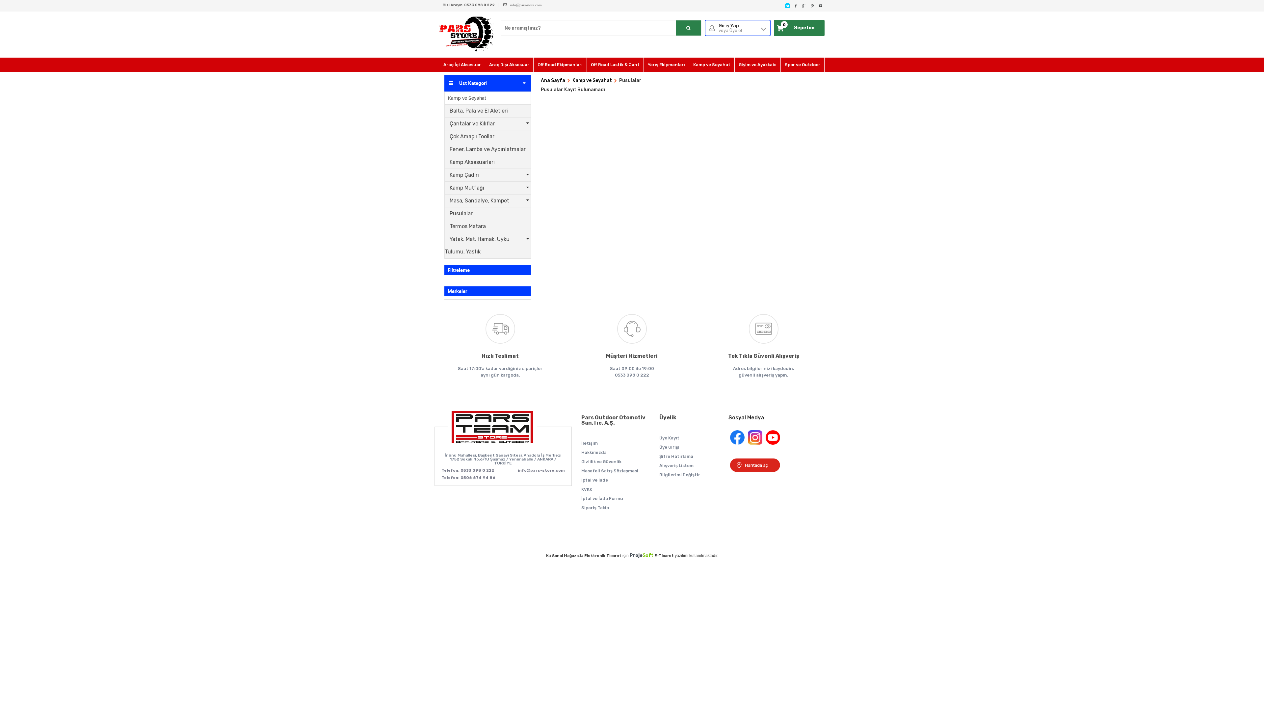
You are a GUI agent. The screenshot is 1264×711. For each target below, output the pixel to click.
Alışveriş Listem (676, 465)
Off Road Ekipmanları (560, 64)
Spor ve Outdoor (802, 64)
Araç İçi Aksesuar (462, 64)
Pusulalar (461, 213)
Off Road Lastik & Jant (615, 64)
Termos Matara (468, 226)
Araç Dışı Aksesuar (509, 64)
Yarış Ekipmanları (666, 64)
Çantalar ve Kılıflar (472, 123)
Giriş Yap (730, 28)
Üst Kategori (473, 83)
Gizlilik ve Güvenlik (601, 461)
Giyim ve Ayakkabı (758, 64)
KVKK (586, 489)
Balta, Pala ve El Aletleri (479, 111)
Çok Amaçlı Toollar (472, 136)
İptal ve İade (594, 480)
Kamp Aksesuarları (472, 162)
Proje (641, 555)
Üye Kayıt (669, 437)
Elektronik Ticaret (602, 555)
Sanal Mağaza (565, 555)
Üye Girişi (669, 447)
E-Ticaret (664, 555)
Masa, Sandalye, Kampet (479, 201)
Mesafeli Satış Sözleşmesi (609, 470)
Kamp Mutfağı (467, 188)
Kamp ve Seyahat (711, 64)
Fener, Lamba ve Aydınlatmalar (488, 149)
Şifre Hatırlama (676, 456)
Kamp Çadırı (464, 175)
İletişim (589, 443)
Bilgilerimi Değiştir (679, 474)
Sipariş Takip (595, 507)
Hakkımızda (594, 452)
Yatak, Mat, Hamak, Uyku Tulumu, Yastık (477, 245)
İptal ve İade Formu (602, 498)
